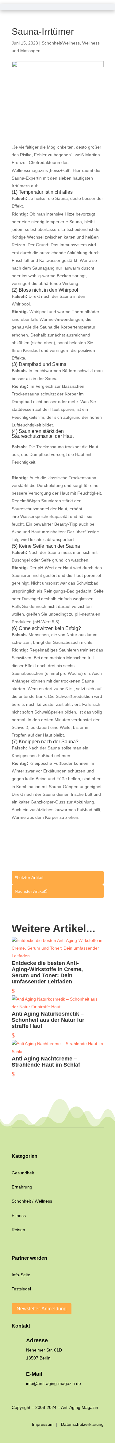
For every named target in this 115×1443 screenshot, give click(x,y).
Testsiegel (21, 1288)
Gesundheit (23, 1172)
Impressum (43, 1424)
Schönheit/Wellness (61, 43)
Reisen (18, 1229)
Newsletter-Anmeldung (42, 1308)
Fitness (19, 1215)
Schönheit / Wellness (32, 1201)
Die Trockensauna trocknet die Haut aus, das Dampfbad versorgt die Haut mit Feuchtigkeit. (55, 454)
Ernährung (22, 1186)
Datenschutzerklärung (82, 1424)
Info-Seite (21, 1274)
